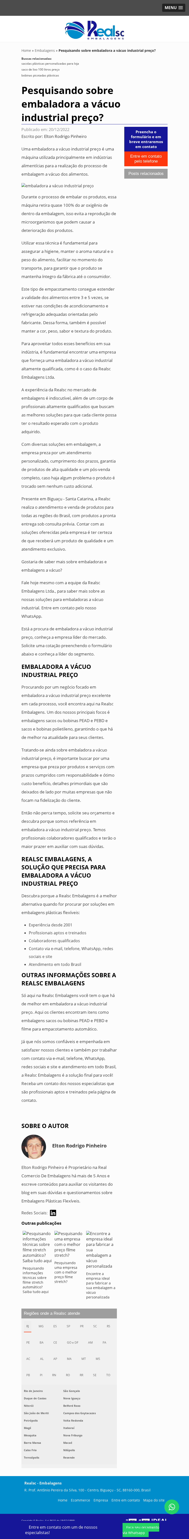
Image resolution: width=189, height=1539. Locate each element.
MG (41, 1326)
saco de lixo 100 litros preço (40, 69)
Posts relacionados (146, 173)
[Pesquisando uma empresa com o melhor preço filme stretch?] (69, 1245)
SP (68, 1326)
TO (108, 1375)
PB (28, 1375)
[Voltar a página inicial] (94, 28)
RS (108, 1326)
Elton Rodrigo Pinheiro (65, 136)
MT (83, 1359)
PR (81, 1326)
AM (90, 1342)
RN (54, 1375)
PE (28, 1342)
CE (55, 1342)
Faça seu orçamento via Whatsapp (141, 1530)
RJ (27, 1326)
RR (81, 1375)
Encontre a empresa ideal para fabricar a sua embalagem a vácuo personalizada (100, 1285)
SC (95, 1326)
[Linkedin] (53, 1213)
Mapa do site (154, 1500)
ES (55, 1326)
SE (94, 1375)
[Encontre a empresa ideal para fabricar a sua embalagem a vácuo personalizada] (100, 1251)
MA (69, 1359)
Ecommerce (80, 1500)
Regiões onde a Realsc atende (52, 1313)
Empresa (101, 1500)
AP (55, 1359)
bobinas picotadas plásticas (40, 75)
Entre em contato (125, 1500)
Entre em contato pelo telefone (146, 159)
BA (42, 1342)
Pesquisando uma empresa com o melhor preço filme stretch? (65, 1272)
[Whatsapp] (171, 1507)
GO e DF (72, 1342)
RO (68, 1375)
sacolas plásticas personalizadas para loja (50, 63)
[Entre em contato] (57, 185)
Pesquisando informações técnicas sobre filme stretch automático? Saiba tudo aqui (36, 1280)
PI (41, 1375)
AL (42, 1359)
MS (98, 1359)
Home (62, 1500)
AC (28, 1359)
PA (104, 1342)
